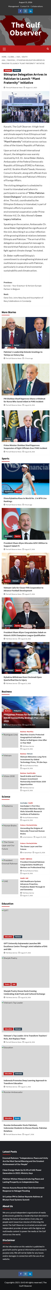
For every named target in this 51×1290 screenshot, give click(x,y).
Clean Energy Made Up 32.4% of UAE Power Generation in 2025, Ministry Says (22, 1171)
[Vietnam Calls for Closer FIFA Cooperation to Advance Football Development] (25, 568)
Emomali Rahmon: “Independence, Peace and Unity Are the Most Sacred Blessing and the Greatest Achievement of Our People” (25, 1161)
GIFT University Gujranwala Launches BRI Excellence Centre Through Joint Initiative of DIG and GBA (25, 946)
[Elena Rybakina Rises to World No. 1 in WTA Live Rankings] (25, 479)
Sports (18, 492)
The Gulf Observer (25, 29)
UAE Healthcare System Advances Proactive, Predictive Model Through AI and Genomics (32, 885)
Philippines (17, 711)
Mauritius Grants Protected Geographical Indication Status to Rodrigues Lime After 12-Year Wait (33, 738)
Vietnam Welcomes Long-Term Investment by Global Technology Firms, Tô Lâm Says (33, 759)
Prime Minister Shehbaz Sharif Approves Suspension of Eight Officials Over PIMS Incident (25, 447)
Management (13, 6)
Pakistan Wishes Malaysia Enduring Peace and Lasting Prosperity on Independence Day (23, 1180)
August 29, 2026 (29, 452)
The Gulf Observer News (14, 88)
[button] (4, 48)
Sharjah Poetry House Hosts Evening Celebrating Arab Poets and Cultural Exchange (24, 992)
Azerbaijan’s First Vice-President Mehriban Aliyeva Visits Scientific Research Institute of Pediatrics (32, 810)
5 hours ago (28, 505)
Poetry (7, 984)
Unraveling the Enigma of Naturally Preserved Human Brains (32, 831)
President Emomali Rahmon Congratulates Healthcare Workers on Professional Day (32, 865)
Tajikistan (29, 859)
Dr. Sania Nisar (27, 853)
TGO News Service (11, 639)
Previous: (22, 286)
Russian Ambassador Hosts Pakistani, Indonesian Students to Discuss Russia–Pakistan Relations (25, 1128)
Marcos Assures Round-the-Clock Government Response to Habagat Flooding (23, 1189)
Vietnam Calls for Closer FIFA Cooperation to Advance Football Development (23, 589)
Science (23, 825)
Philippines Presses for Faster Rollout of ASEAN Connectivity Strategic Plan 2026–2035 (25, 718)
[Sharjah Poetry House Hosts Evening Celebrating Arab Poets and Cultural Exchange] (25, 972)
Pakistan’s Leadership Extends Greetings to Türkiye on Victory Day (23, 353)
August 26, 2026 (25, 639)
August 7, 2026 (29, 1134)
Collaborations (37, 6)
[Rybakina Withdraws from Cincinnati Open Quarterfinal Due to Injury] (25, 658)
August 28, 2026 (27, 768)
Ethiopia (8, 70)
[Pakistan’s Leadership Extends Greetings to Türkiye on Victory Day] (25, 333)
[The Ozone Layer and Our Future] (10, 847)
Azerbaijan (8, 536)
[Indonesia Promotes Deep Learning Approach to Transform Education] (25, 1061)
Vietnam (15, 581)
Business (8, 711)
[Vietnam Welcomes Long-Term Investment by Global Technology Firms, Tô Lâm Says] (10, 760)
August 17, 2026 (27, 895)
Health (30, 803)
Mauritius (30, 732)
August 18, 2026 (27, 873)
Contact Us (24, 6)
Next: (23, 297)
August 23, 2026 (40, 853)
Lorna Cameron (27, 837)
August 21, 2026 (25, 683)
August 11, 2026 (25, 1087)
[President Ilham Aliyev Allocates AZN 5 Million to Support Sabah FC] (25, 524)
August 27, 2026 (29, 549)
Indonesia (18, 1074)
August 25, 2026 (27, 790)
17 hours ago (28, 358)
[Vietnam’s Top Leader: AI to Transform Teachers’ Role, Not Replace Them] (25, 1016)
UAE (27, 878)
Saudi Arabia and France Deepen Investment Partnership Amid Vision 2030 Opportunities (33, 780)
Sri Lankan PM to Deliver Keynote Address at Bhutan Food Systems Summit (22, 1198)
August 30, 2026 (29, 405)
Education (8, 937)
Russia (17, 1118)
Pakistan (17, 70)
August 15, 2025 (31, 88)
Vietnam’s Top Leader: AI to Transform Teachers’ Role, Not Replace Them (25, 1037)
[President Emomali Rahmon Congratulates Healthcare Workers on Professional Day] (10, 866)
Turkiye (16, 345)
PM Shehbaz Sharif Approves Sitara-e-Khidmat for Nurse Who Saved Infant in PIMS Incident (24, 400)
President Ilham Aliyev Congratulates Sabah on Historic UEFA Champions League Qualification (25, 634)
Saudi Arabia (31, 773)
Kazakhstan (9, 492)
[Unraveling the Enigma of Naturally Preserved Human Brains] (10, 831)
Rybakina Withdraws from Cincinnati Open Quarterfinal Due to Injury (23, 679)
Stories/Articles (31, 825)
